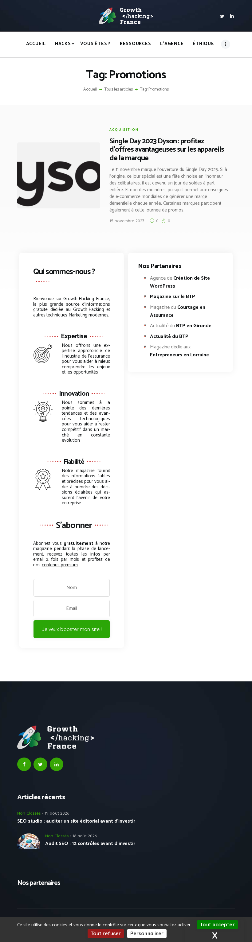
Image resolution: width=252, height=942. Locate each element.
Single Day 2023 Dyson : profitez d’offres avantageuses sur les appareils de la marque (166, 149)
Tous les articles (118, 89)
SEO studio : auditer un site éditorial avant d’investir (76, 821)
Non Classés (29, 813)
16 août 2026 (85, 835)
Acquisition (124, 129)
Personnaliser (146, 933)
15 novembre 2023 (126, 220)
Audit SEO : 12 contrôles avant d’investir (90, 844)
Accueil (90, 89)
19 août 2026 (57, 813)
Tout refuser (106, 933)
